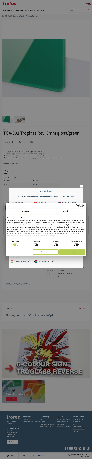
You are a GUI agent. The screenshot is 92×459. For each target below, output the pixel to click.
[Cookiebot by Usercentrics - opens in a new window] (77, 205)
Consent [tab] (25, 211)
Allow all (72, 252)
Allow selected (45, 252)
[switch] (36, 244)
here (39, 233)
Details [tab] (66, 211)
